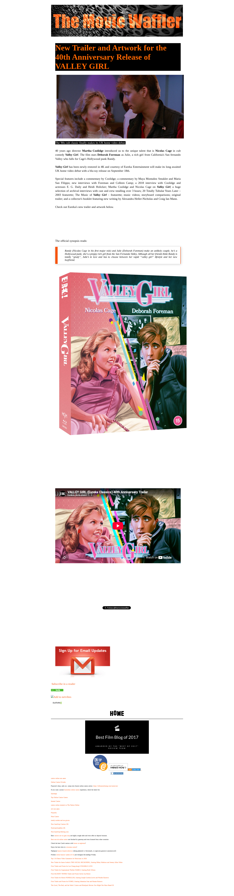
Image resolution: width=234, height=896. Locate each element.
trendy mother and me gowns (60, 820)
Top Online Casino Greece (59, 797)
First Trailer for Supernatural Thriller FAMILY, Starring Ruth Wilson (73, 870)
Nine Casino (55, 816)
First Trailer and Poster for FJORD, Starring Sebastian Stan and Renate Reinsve (76, 881)
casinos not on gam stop (62, 835)
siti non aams (55, 809)
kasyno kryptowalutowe (65, 851)
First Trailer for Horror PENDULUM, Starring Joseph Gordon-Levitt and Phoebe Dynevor (80, 877)
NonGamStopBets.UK (58, 828)
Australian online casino (71, 790)
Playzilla (54, 813)
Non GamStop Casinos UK (59, 824)
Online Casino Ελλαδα (58, 782)
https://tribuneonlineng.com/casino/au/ (105, 786)
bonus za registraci (79, 843)
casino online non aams (58, 778)
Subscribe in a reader (63, 683)
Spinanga (54, 793)
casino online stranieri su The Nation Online (65, 805)
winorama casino (71, 847)
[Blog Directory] (134, 769)
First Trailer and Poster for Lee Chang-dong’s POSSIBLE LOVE (71, 866)
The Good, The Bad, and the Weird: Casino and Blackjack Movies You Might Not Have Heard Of (82, 885)
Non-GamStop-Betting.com (60, 832)
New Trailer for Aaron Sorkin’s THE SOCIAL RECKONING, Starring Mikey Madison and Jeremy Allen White (86, 862)
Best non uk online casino (59, 839)
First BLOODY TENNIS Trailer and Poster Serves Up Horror (70, 874)
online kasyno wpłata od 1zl (65, 855)
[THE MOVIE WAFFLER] (57, 690)
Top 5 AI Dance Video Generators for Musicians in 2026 (69, 858)
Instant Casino (55, 801)
